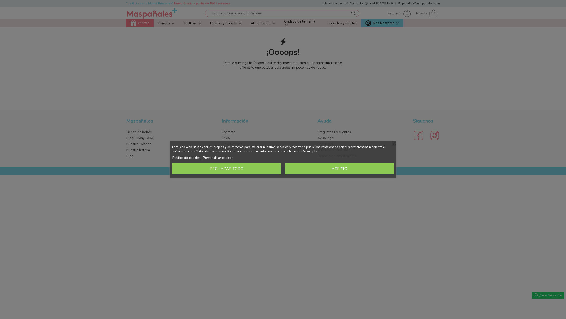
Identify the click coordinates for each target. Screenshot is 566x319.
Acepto (339, 168)
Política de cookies (186, 158)
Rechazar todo (226, 168)
